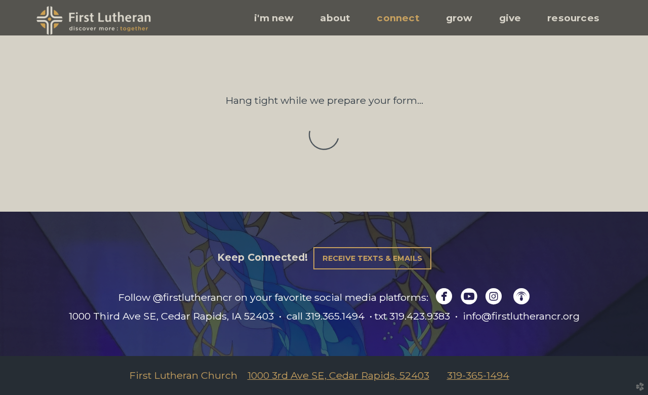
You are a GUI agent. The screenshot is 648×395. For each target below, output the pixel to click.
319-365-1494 (478, 375)
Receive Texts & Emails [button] (372, 258)
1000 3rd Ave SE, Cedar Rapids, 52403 (338, 375)
